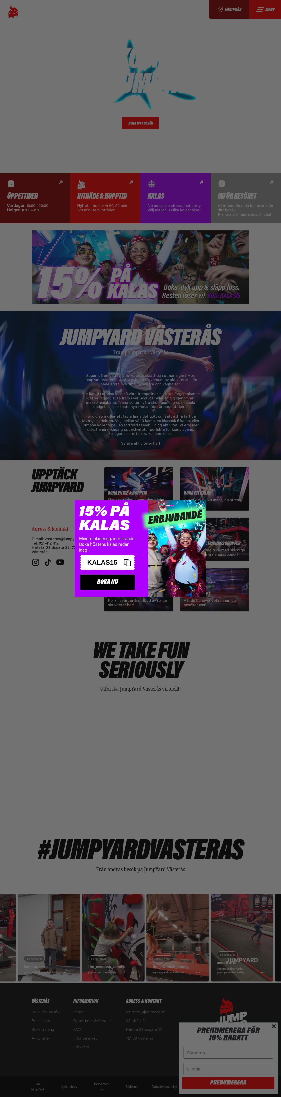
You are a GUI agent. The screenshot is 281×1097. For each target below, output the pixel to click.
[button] (107, 562)
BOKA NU (107, 582)
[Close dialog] (201, 506)
